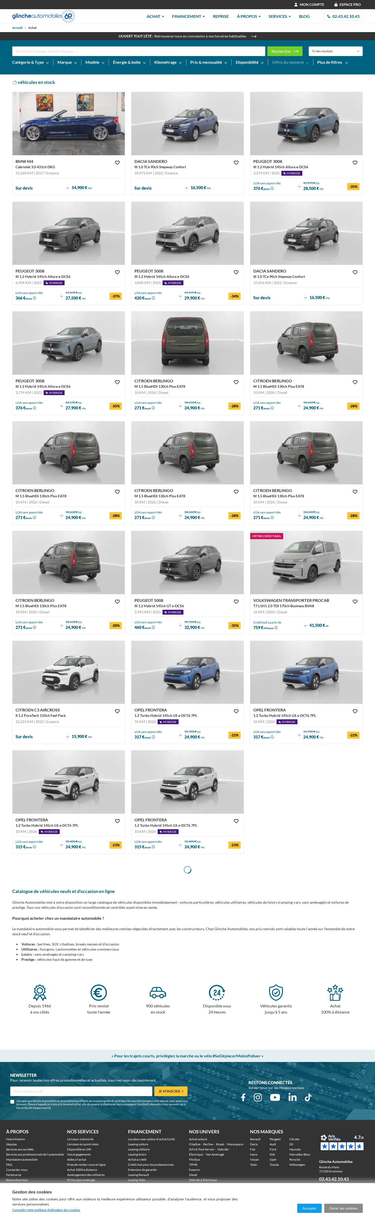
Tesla (253, 1164)
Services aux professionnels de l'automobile (35, 1154)
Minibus (194, 1159)
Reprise (221, 16)
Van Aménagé (215, 1154)
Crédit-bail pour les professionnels (151, 1164)
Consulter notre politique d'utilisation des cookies (46, 1210)
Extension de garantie (142, 1170)
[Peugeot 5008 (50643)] (187, 233)
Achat (153, 16)
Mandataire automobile (22, 1159)
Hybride (222, 1149)
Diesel (193, 1175)
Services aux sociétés (20, 1149)
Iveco (253, 1154)
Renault (255, 1139)
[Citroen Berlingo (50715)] (306, 343)
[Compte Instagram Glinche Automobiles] (258, 1097)
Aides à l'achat (76, 1159)
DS (291, 1144)
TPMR (193, 1164)
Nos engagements (79, 1154)
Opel (273, 1159)
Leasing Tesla (136, 1180)
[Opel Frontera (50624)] (187, 672)
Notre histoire (15, 1139)
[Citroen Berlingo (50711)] (68, 562)
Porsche (294, 1159)
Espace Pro (350, 4)
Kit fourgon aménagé (81, 1180)
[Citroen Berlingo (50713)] (187, 453)
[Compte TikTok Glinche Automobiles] (308, 1097)
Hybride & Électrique (203, 1180)
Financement (186, 16)
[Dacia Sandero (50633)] (306, 233)
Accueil (17, 28)
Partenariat (13, 1175)
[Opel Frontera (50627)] (68, 782)
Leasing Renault (138, 1175)
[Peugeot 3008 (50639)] (68, 343)
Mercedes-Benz (299, 1154)
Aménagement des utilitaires (86, 1175)
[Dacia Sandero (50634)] (187, 123)
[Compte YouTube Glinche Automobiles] (275, 1097)
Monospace (235, 1144)
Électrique (196, 1154)
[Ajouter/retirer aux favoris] (117, 162)
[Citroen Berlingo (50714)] (68, 453)
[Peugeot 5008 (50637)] (187, 562)
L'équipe (11, 1144)
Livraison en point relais (82, 1144)
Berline (208, 1144)
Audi (273, 1144)
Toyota (274, 1164)
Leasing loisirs (137, 1154)
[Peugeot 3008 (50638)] (306, 123)
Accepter (309, 1208)
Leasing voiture (138, 1144)
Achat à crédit (137, 1159)
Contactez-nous (17, 1170)
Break (220, 1144)
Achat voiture (198, 1139)
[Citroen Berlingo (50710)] (187, 343)
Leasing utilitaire (139, 1149)
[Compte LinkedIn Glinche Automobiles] (293, 1097)
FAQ (9, 1164)
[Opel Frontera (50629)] (187, 782)
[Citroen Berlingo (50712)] (306, 453)
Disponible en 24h (79, 1149)
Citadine (194, 1144)
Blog (304, 16)
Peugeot (275, 1139)
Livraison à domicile (80, 1139)
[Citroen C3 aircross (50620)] (68, 672)
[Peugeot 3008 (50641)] (68, 233)
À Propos (247, 16)
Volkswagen (297, 1164)
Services (278, 16)
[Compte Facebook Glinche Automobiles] (243, 1097)
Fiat (252, 1149)
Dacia (254, 1144)
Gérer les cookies (343, 1208)
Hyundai (295, 1149)
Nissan (254, 1159)
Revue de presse (17, 1180)
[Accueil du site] (43, 16)
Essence (194, 1170)
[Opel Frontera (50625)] (306, 672)
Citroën (294, 1139)
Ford (273, 1149)
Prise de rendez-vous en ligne (86, 1164)
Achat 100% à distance (82, 1170)
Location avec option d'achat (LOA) (151, 1139)
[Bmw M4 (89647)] (68, 123)
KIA (272, 1154)
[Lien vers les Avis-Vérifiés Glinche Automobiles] (344, 1142)
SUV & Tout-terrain (201, 1149)
